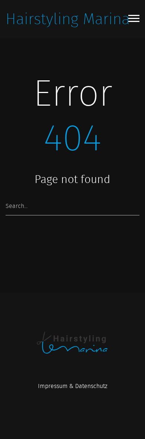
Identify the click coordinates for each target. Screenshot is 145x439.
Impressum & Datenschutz (72, 386)
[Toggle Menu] (133, 18)
